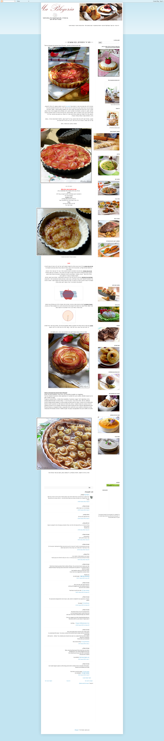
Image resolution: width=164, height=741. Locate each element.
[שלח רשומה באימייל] (89, 487)
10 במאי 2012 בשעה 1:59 (83, 529)
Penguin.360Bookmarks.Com (82, 623)
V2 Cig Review (85, 603)
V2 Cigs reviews (85, 590)
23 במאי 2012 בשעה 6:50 (83, 559)
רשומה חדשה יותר (89, 680)
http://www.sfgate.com (84, 657)
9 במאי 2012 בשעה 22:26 (83, 518)
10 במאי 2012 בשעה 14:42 (83, 549)
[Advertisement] (88, 33)
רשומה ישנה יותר (48, 680)
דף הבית (68, 680)
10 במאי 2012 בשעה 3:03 (83, 539)
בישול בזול (86, 494)
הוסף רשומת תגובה (87, 678)
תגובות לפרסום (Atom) (84, 683)
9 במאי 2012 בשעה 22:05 (83, 510)
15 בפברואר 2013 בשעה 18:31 (82, 592)
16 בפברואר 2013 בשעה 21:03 (82, 605)
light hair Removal (84, 576)
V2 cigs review (86, 671)
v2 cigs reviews (85, 673)
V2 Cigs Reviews (85, 641)
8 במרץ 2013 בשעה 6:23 (83, 675)
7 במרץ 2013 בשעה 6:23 (83, 659)
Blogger (76, 730)
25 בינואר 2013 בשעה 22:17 (83, 578)
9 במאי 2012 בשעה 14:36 (83, 501)
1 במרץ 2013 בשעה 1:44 (83, 643)
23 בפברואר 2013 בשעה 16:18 (82, 625)
